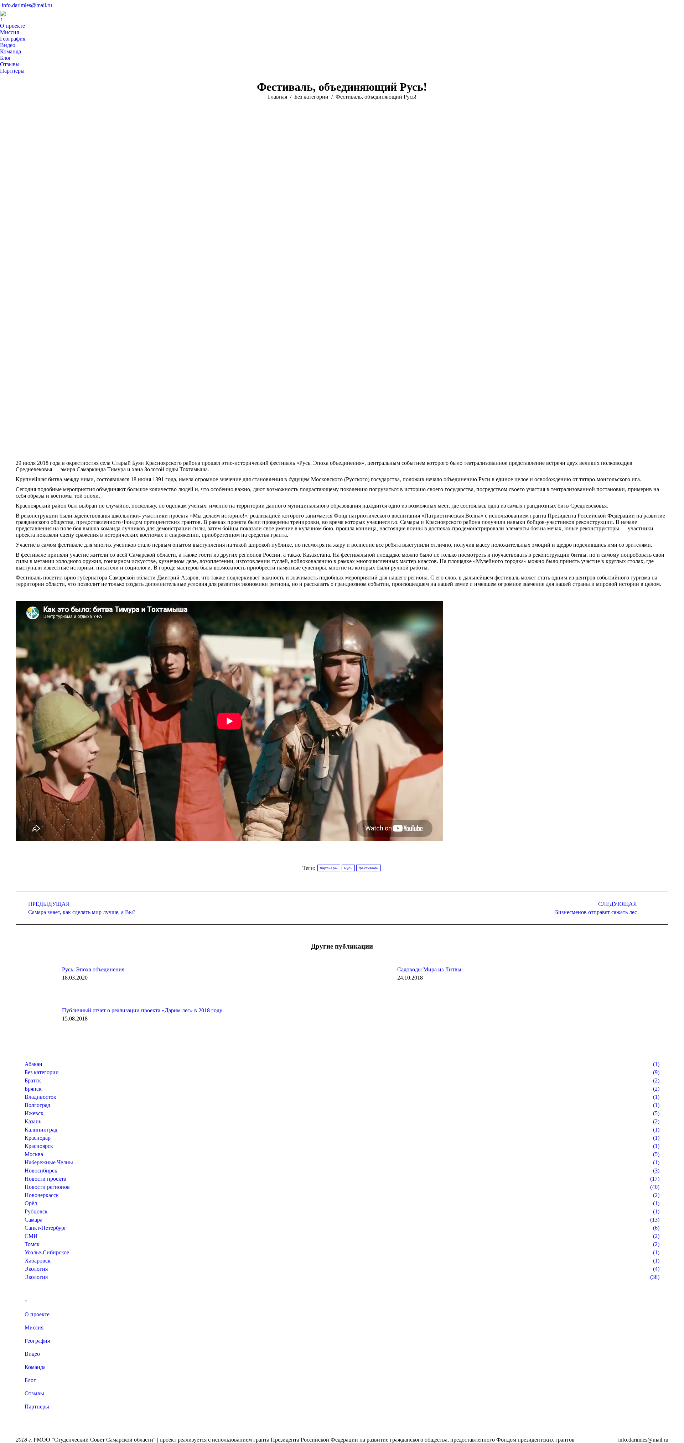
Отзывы (34, 1393)
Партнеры (37, 1406)
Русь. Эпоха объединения (93, 969)
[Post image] (35, 982)
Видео (32, 1354)
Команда (35, 1367)
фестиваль (368, 868)
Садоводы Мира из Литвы (429, 969)
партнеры (328, 868)
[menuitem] (1, 19)
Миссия (34, 1327)
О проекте (37, 1314)
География (37, 1341)
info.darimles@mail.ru (27, 5)
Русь (348, 868)
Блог (30, 1380)
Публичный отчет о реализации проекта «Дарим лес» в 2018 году (142, 1010)
